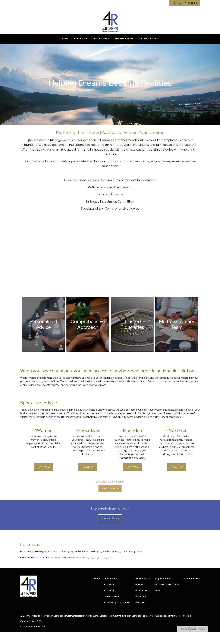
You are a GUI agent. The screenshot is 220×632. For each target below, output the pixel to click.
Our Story (109, 590)
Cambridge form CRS (30, 621)
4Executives (141, 590)
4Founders (140, 596)
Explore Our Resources (166, 584)
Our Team (109, 584)
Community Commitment (117, 602)
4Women (139, 584)
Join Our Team (111, 596)
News (157, 590)
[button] (65, 39)
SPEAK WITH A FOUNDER (184, 3)
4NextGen (140, 602)
